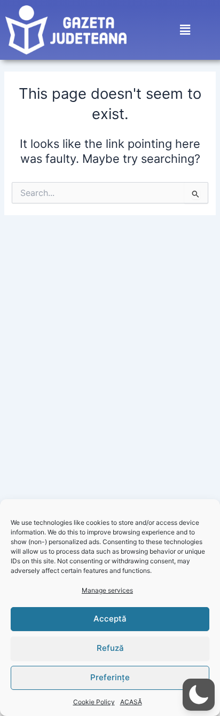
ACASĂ (131, 702)
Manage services (107, 590)
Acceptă (110, 618)
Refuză (110, 648)
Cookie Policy (94, 702)
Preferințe (110, 677)
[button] (185, 30)
